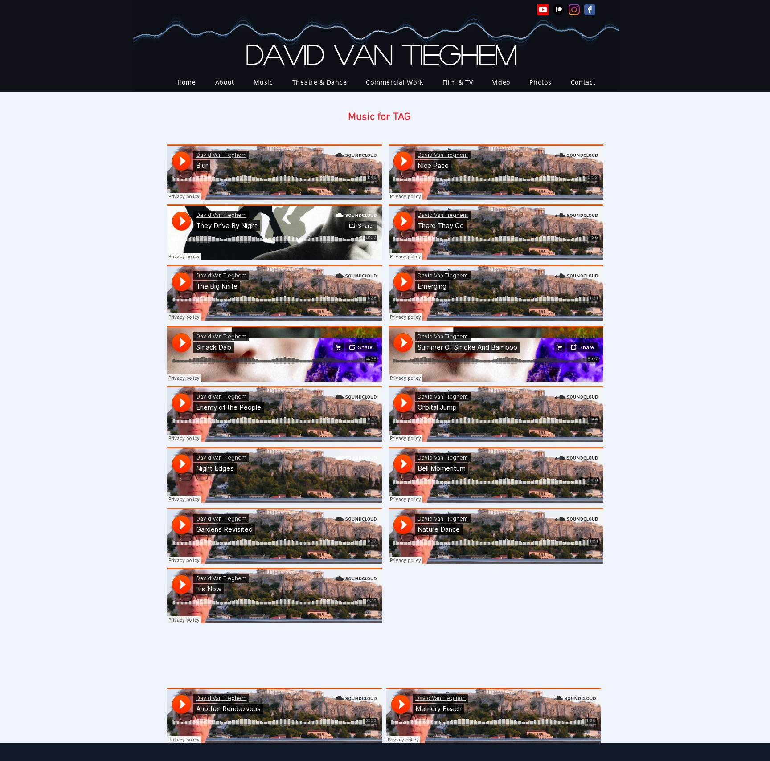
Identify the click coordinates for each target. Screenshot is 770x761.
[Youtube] (543, 9)
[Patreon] (558, 9)
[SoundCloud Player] (274, 172)
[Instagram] (574, 9)
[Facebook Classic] (589, 9)
